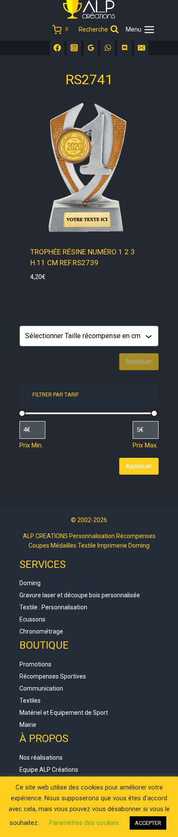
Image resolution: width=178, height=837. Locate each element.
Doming (30, 583)
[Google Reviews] (90, 48)
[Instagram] (74, 48)
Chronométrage (41, 631)
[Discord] (124, 48)
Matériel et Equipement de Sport (63, 712)
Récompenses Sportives (52, 676)
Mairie (27, 724)
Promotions (35, 664)
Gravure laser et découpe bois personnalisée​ (79, 595)
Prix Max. (145, 445)
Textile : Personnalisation (53, 607)
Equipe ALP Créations (48, 769)
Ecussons (32, 619)
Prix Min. (31, 445)
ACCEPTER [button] (148, 823)
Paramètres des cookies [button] (84, 823)
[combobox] (85, 336)
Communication (41, 688)
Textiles (30, 700)
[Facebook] (57, 48)
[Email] (141, 48)
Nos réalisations (41, 757)
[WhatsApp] (107, 48)
